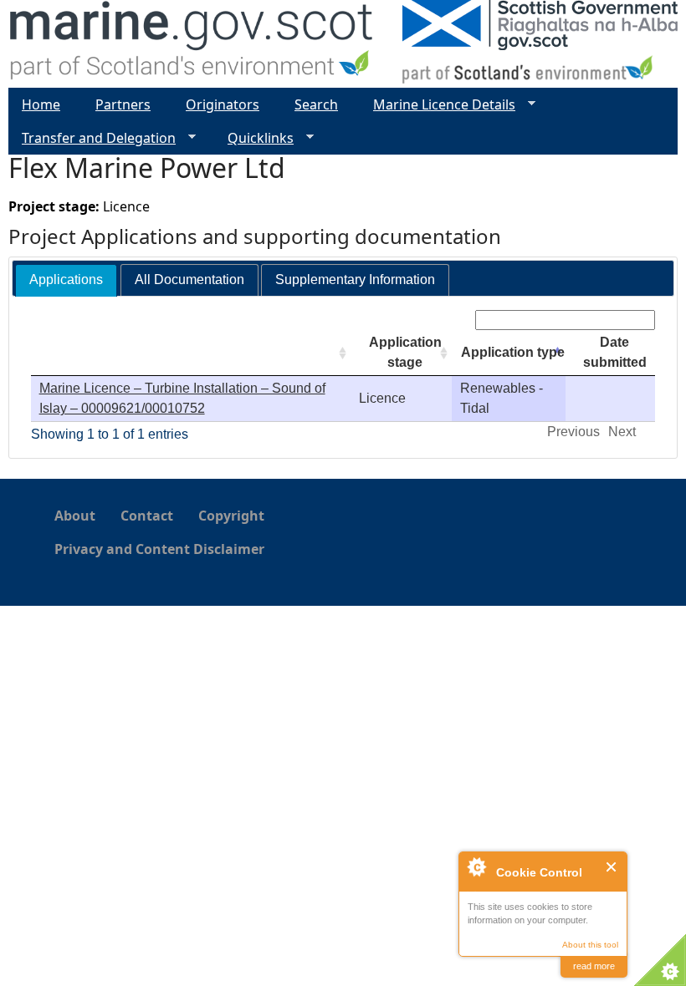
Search (316, 104)
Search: (448, 320)
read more (594, 966)
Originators (222, 104)
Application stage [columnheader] (405, 352)
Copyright (231, 515)
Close (612, 866)
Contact (146, 515)
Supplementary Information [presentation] (355, 279)
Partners (123, 104)
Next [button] (622, 431)
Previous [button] (573, 431)
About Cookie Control (476, 866)
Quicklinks (254, 138)
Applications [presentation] (66, 279)
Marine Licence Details (437, 104)
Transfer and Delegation (92, 138)
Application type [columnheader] (513, 352)
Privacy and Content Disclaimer (159, 549)
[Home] (192, 44)
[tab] (66, 280)
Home (41, 104)
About (74, 515)
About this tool (590, 944)
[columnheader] (191, 353)
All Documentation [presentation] (189, 279)
